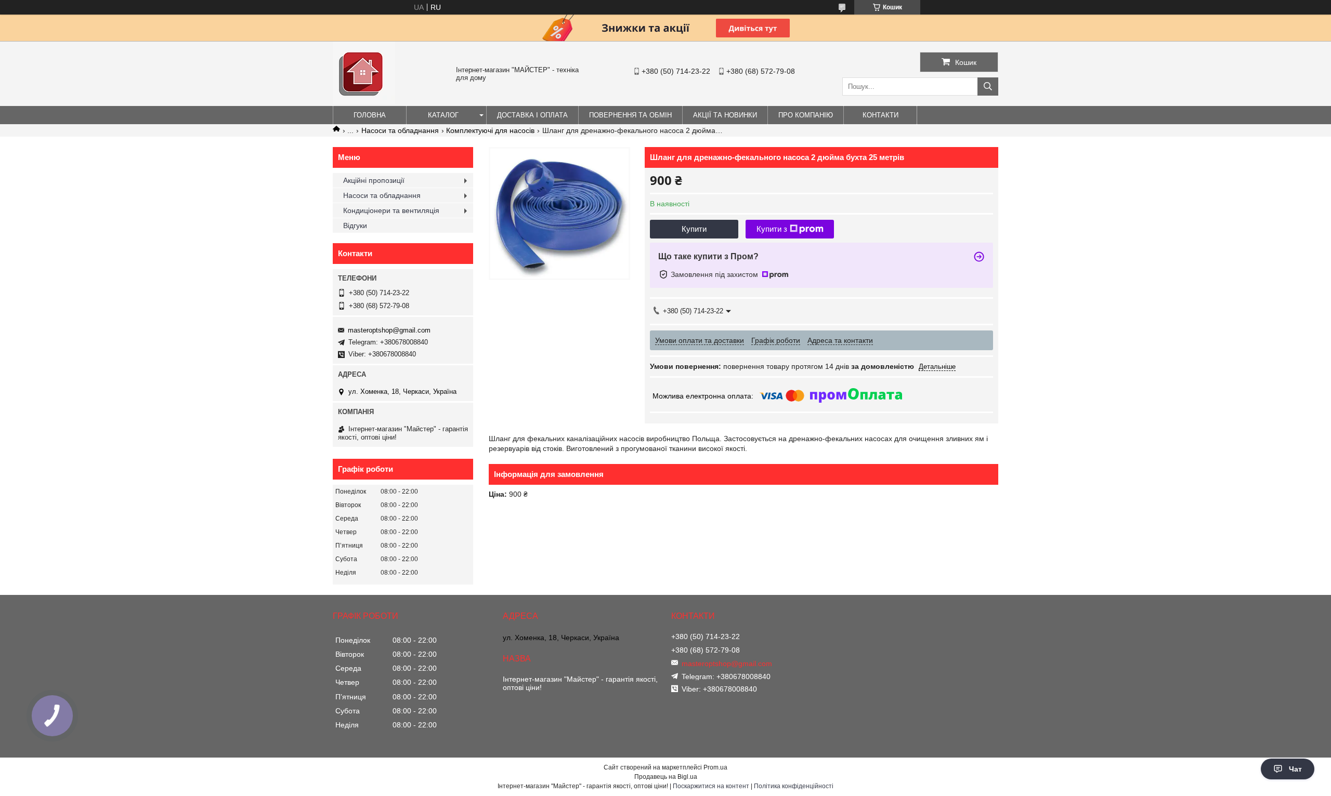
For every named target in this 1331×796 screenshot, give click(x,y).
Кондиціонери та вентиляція (391, 210)
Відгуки (355, 225)
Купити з (771, 228)
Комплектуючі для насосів (490, 130)
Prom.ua (715, 767)
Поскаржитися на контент (711, 786)
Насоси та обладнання (400, 130)
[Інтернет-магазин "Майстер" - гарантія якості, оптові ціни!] (364, 101)
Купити (694, 228)
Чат (1295, 769)
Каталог (443, 115)
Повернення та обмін (630, 115)
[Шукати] (987, 86)
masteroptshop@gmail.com (389, 330)
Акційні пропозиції (373, 180)
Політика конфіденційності (793, 786)
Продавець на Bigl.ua (665, 776)
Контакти (880, 115)
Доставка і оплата (532, 115)
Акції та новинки (725, 115)
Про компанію (805, 115)
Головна (370, 115)
